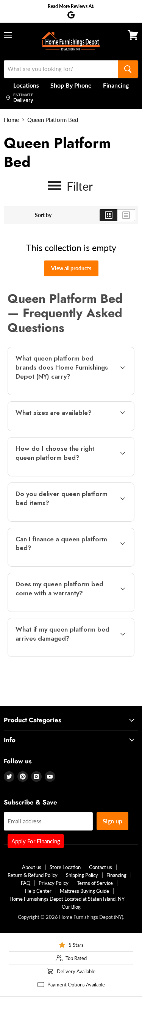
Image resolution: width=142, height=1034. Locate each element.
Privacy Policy (54, 883)
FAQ (25, 883)
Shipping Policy (82, 875)
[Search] (128, 69)
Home (11, 120)
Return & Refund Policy (33, 875)
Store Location (65, 867)
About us (31, 867)
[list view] (126, 215)
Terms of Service (95, 883)
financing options (68, 565)
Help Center (38, 891)
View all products (71, 268)
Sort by (43, 215)
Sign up (112, 820)
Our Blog (71, 907)
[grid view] (108, 215)
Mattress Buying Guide (84, 891)
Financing (116, 875)
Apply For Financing (35, 841)
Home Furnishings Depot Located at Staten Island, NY (67, 899)
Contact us (100, 867)
